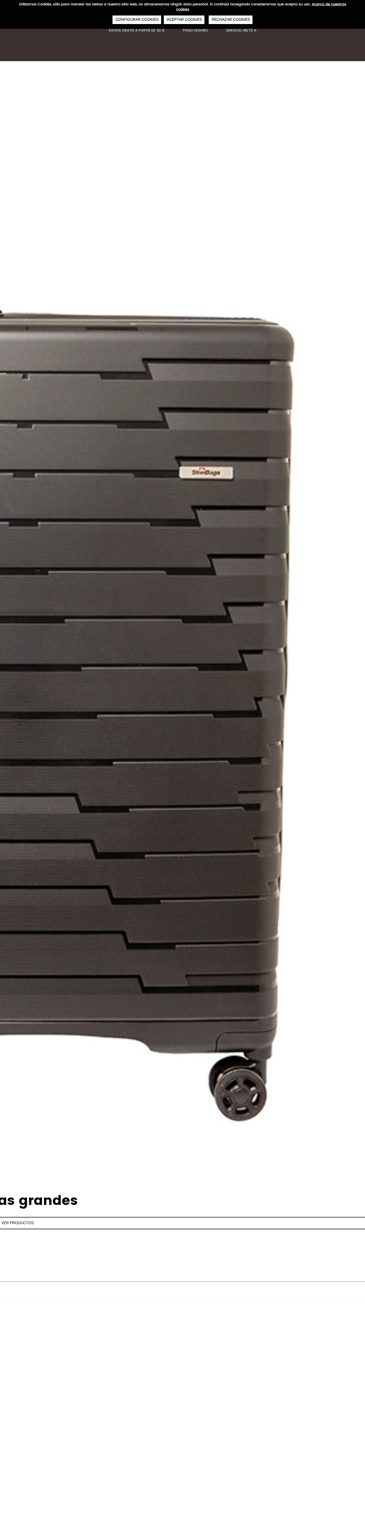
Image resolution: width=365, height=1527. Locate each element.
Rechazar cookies (231, 19)
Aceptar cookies (184, 19)
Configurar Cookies (136, 19)
